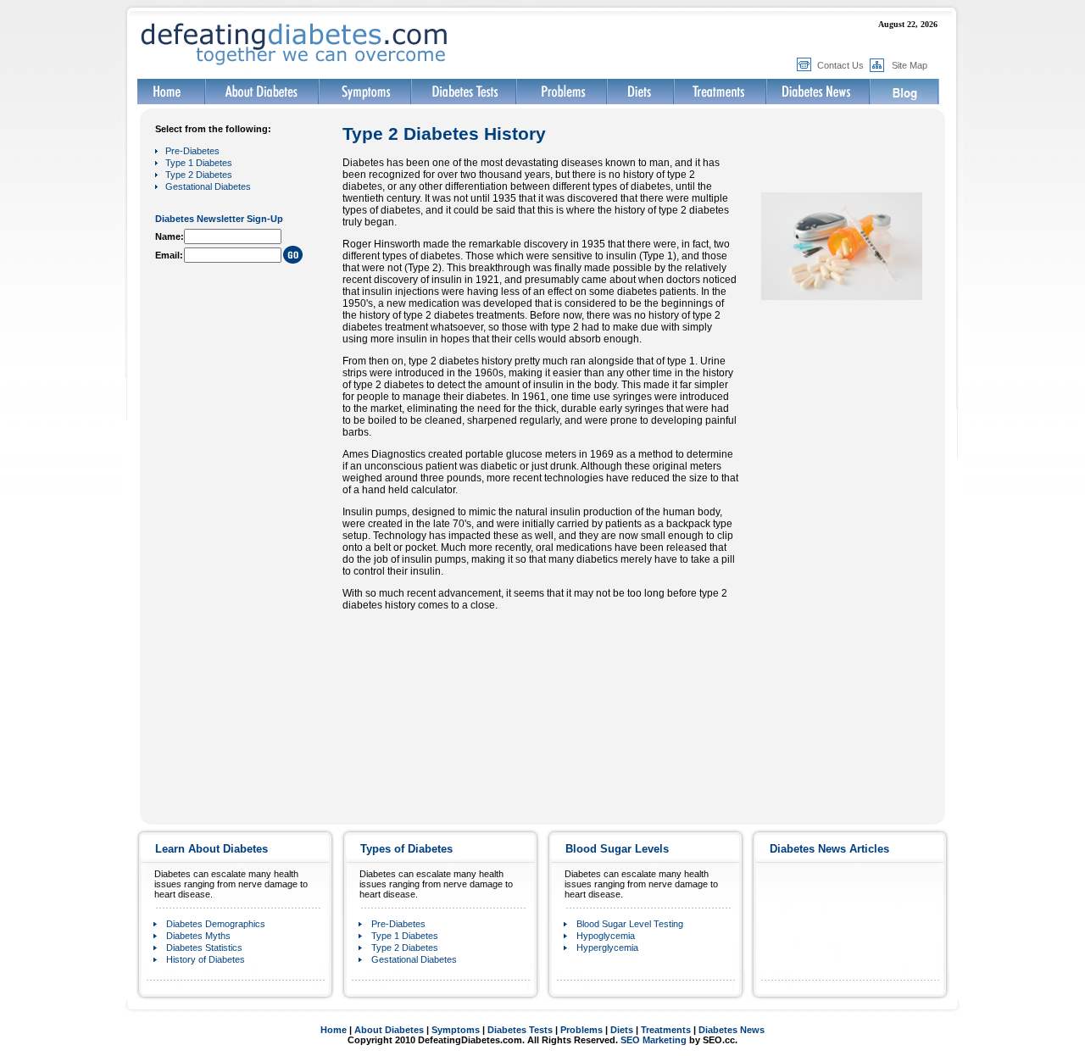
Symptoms (455, 1030)
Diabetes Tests (520, 1030)
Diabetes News (731, 1030)
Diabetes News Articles (829, 848)
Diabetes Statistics (204, 947)
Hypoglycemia (605, 936)
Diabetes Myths (198, 936)
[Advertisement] (208, 532)
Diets (621, 1030)
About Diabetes (389, 1030)
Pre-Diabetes (192, 151)
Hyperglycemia (607, 947)
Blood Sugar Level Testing (629, 924)
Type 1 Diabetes (198, 163)
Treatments (666, 1030)
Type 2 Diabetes (198, 175)
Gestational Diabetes (208, 186)
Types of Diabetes (406, 848)
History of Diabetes (205, 959)
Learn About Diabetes (211, 848)
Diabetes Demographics (215, 924)
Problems (581, 1030)
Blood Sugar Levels (617, 848)
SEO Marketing (653, 1040)
